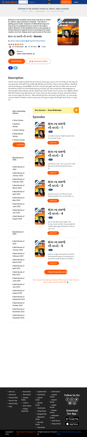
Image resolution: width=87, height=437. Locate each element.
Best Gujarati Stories (40, 280)
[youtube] (70, 403)
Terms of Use (13, 400)
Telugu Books (41, 411)
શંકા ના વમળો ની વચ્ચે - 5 (56, 245)
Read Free (53, 143)
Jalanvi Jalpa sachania (18, 41)
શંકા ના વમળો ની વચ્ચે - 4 (56, 213)
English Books (41, 392)
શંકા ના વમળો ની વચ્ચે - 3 (56, 185)
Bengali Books (42, 414)
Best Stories (27, 392)
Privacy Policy (13, 397)
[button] (26, 2)
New (50, 131)
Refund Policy (13, 403)
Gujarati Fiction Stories (37, 41)
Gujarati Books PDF (55, 280)
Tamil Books (41, 408)
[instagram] (72, 399)
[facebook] (67, 399)
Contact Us (12, 394)
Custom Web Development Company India (69, 433)
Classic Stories (19, 140)
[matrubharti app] (49, 2)
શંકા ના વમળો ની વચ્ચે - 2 (56, 155)
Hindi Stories (56, 392)
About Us (12, 392)
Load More (21, 144)
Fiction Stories (18, 130)
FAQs (10, 406)
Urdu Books (41, 427)
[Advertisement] (20, 355)
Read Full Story (16, 61)
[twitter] (76, 399)
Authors (25, 403)
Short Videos (27, 406)
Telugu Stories (56, 424)
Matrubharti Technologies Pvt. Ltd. (26, 433)
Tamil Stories (56, 421)
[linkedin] (74, 403)
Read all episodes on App (57, 272)
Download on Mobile (41, 61)
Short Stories (18, 120)
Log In (76, 2)
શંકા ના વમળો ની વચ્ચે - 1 (56, 127)
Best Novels (27, 394)
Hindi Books (41, 394)
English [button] (31, 2)
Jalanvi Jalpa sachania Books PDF (55, 282)
